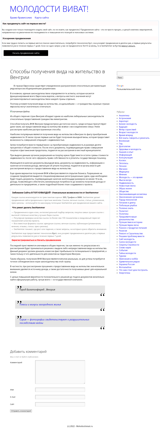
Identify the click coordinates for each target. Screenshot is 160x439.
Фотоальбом (125, 267)
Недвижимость (126, 183)
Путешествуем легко (129, 225)
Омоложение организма (131, 197)
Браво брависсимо (21, 17)
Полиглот (123, 211)
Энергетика (124, 272)
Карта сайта (42, 17)
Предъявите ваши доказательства (128, 218)
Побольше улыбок (128, 205)
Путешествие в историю (130, 222)
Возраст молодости (128, 132)
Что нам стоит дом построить (133, 270)
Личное (122, 166)
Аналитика (124, 115)
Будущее (123, 126)
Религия (123, 230)
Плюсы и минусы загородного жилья (40, 304)
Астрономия (125, 118)
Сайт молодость (126, 239)
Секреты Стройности (129, 244)
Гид (120, 143)
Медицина (124, 171)
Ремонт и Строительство (131, 233)
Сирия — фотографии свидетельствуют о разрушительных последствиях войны (54, 321)
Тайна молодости (127, 253)
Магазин (123, 169)
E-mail (12, 397)
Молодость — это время (130, 177)
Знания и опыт (126, 152)
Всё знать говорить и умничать (134, 138)
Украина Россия (127, 264)
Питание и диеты (127, 202)
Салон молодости (127, 242)
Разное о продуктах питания (133, 227)
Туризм (122, 256)
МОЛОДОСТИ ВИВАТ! (49, 8)
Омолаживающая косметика (133, 194)
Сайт (12, 404)
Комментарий (16, 362)
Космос (122, 160)
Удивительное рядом (129, 261)
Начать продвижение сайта (25, 53)
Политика (123, 213)
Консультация (126, 157)
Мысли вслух (125, 180)
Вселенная (124, 140)
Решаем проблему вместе (131, 236)
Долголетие (124, 146)
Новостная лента (127, 185)
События (123, 250)
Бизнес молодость (128, 124)
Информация (125, 154)
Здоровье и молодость (130, 149)
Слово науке (125, 247)
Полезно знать (126, 208)
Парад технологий (128, 199)
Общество (124, 191)
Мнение (123, 174)
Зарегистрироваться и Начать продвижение (36, 239)
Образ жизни (125, 188)
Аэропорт (123, 121)
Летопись (123, 163)
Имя (12, 389)
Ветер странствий (127, 129)
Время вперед (126, 135)
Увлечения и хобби (128, 258)
